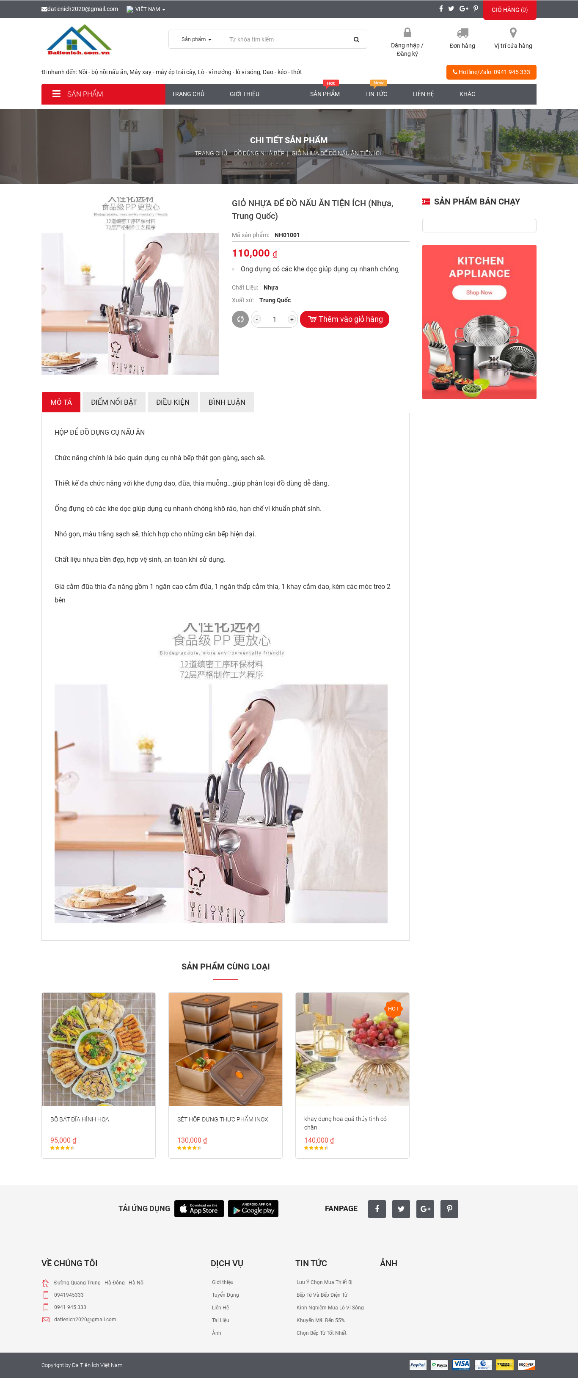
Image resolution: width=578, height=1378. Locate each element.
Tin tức (376, 94)
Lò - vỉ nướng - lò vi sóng (229, 72)
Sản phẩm (84, 94)
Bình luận (227, 402)
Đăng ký (407, 53)
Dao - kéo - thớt (282, 72)
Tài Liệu (220, 1320)
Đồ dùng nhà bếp (259, 153)
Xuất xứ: (243, 300)
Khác (467, 94)
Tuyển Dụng (225, 1295)
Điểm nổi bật (114, 402)
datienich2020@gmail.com (82, 9)
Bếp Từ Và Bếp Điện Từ (321, 1295)
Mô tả (61, 402)
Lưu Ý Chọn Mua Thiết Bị (323, 1282)
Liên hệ (423, 94)
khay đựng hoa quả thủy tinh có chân (345, 1123)
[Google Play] (253, 1207)
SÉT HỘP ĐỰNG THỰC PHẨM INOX (222, 1119)
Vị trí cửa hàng (513, 45)
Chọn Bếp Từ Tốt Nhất (321, 1333)
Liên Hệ (220, 1308)
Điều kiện (173, 402)
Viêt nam (148, 9)
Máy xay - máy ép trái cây (162, 72)
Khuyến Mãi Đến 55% (320, 1320)
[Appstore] (199, 1207)
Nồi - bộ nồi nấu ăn (102, 72)
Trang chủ (188, 94)
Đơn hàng (462, 45)
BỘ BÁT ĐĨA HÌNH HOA (79, 1119)
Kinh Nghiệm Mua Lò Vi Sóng (329, 1308)
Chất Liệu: (245, 287)
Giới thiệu (244, 94)
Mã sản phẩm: (251, 235)
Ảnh (216, 1333)
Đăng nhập (406, 45)
